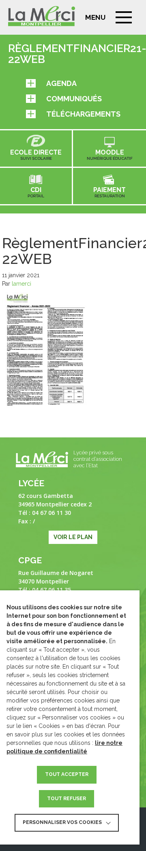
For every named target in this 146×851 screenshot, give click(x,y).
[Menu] (124, 17)
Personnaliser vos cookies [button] (62, 822)
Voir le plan (73, 537)
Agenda (61, 83)
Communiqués (74, 98)
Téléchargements (83, 114)
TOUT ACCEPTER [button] (66, 774)
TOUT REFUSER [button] (66, 798)
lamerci (21, 283)
